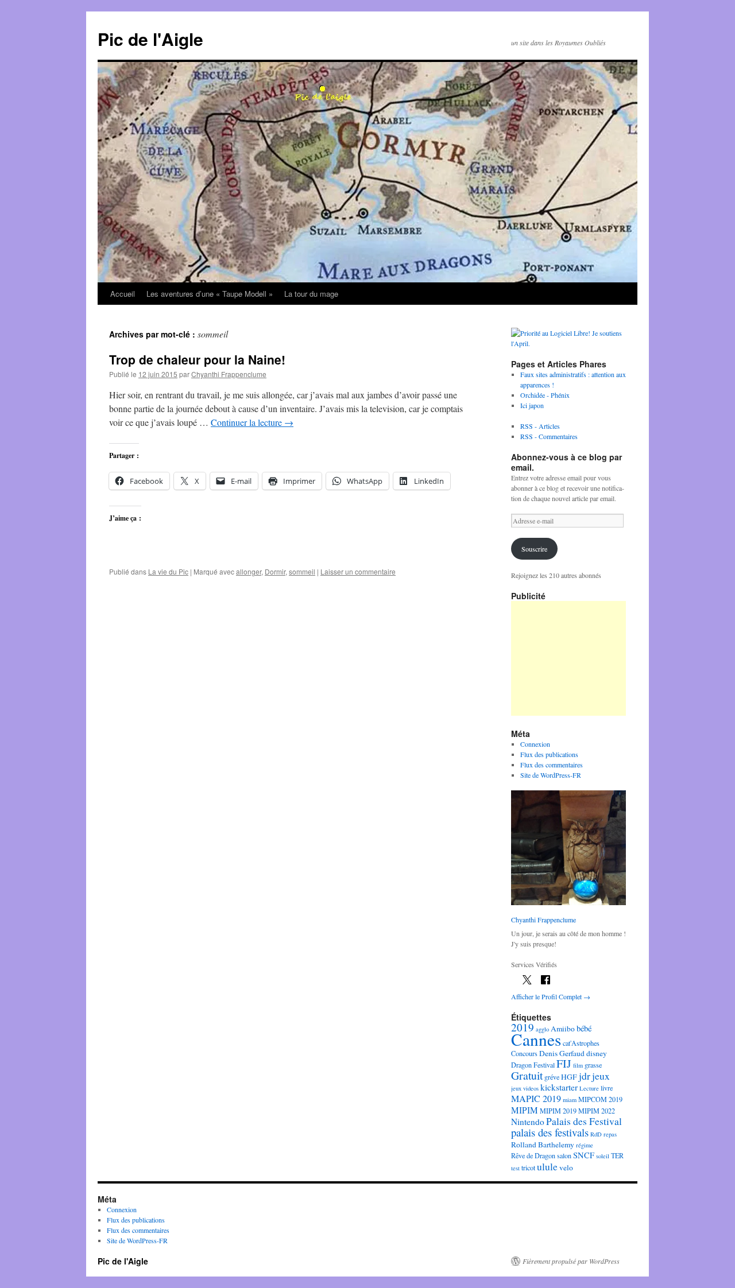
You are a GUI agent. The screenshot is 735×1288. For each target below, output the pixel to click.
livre (607, 1087)
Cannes (536, 1039)
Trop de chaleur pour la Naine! (197, 359)
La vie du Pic (168, 571)
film (578, 1065)
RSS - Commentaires (549, 436)
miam (570, 1100)
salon (564, 1155)
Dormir (275, 571)
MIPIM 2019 (558, 1110)
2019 (522, 1027)
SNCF (583, 1155)
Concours (524, 1053)
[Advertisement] (568, 658)
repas (610, 1134)
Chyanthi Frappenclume (228, 374)
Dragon (521, 1064)
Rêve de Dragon (533, 1155)
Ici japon (532, 405)
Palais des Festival (584, 1121)
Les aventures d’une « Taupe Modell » (209, 293)
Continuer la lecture (252, 422)
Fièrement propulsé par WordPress (571, 1261)
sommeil (302, 571)
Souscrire (534, 548)
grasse (593, 1064)
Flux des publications (549, 754)
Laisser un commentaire (358, 571)
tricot (528, 1167)
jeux (601, 1076)
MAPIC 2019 (536, 1098)
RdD (596, 1134)
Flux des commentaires (551, 764)
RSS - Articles (540, 425)
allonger (248, 571)
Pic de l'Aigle (150, 38)
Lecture (589, 1088)
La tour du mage (311, 293)
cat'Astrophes (581, 1043)
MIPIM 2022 (596, 1110)
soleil (602, 1156)
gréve (551, 1076)
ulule (547, 1166)
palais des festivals (550, 1132)
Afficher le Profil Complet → (550, 996)
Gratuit (527, 1075)
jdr (584, 1076)
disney (596, 1053)
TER (617, 1155)
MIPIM (524, 1110)
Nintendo (527, 1121)
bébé (584, 1028)
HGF (569, 1077)
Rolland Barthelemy (542, 1144)
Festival (544, 1064)
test (515, 1168)
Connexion (535, 743)
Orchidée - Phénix (545, 394)
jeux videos (525, 1088)
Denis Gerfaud (562, 1053)
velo (566, 1167)
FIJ (563, 1063)
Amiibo (563, 1028)
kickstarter (559, 1087)
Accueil (122, 293)
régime (584, 1145)
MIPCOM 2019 (600, 1099)
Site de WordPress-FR (550, 774)
